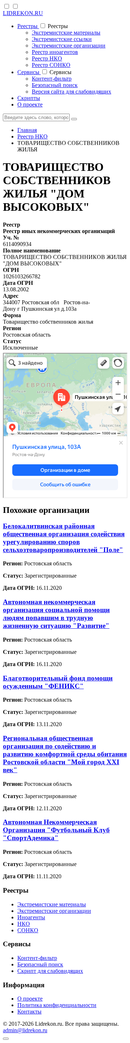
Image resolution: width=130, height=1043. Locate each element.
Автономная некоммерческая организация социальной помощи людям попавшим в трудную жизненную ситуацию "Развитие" (56, 613)
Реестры (28, 26)
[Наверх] (6, 1039)
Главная (27, 130)
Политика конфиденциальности (56, 1005)
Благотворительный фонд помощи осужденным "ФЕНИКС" (58, 682)
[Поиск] (74, 119)
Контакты (29, 1011)
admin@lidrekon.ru (25, 1030)
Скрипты (28, 98)
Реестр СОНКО (51, 65)
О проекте (30, 104)
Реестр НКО (47, 58)
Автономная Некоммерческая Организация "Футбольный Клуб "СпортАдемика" (56, 830)
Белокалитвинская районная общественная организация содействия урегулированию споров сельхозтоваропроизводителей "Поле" (64, 538)
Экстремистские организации (68, 45)
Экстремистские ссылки (62, 39)
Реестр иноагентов (55, 52)
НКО (23, 924)
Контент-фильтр (52, 79)
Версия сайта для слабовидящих (71, 91)
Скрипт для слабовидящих (50, 971)
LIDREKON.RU (23, 13)
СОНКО (27, 930)
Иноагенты (31, 917)
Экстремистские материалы (66, 32)
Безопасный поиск (55, 85)
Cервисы (29, 72)
